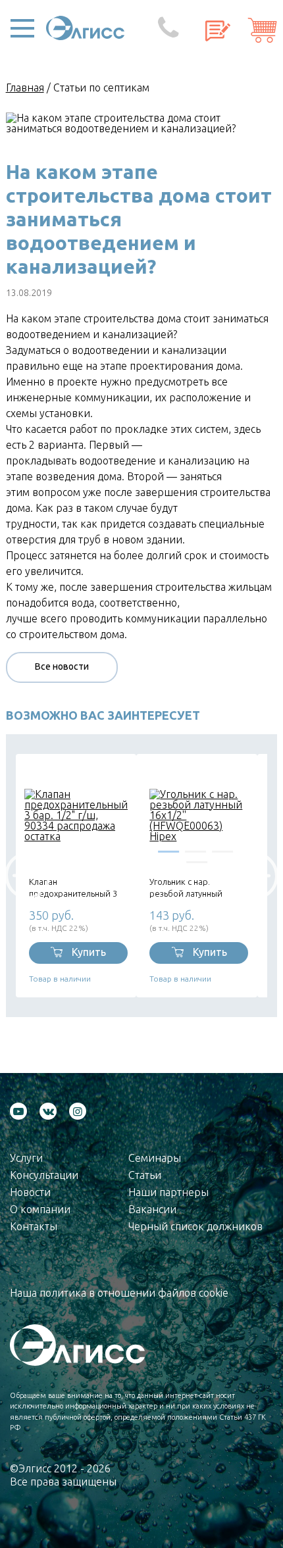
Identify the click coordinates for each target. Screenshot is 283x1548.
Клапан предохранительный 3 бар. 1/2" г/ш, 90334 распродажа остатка (73, 888)
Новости (30, 1192)
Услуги (26, 1158)
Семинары (154, 1158)
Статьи (144, 1175)
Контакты (33, 1226)
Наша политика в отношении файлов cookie (119, 1293)
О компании (40, 1209)
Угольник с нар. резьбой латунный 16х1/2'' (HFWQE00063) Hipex (194, 888)
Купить (89, 952)
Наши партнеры (168, 1192)
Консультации (44, 1175)
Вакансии (152, 1209)
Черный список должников (195, 1226)
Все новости (62, 666)
